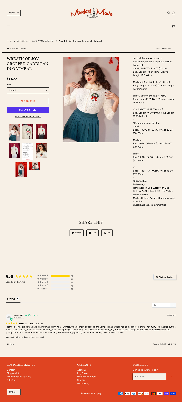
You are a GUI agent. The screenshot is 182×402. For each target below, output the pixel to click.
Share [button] (11, 344)
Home (10, 41)
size (9, 84)
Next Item (162, 48)
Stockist (81, 380)
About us (81, 369)
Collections (22, 41)
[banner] (91, 12)
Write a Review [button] (166, 277)
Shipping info (13, 373)
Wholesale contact (86, 376)
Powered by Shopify (91, 393)
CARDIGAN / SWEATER (43, 41)
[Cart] (173, 26)
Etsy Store (82, 373)
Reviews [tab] (11, 298)
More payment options (28, 117)
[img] (168, 13)
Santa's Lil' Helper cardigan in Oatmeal (22, 337)
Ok (171, 376)
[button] (170, 344)
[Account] (173, 13)
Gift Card (11, 380)
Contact (11, 369)
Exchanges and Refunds (19, 376)
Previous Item (18, 48)
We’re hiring (83, 383)
